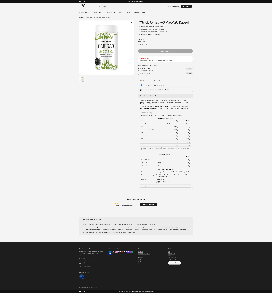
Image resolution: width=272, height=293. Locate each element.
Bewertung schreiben (148, 204)
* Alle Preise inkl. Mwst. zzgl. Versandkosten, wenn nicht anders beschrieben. (136, 291)
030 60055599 (83, 258)
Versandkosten (149, 45)
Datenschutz (171, 253)
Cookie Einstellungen (85, 266)
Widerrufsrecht (172, 257)
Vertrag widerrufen (174, 263)
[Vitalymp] (83, 6)
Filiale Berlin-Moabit (143, 262)
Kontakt (140, 251)
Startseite (81, 17)
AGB (169, 251)
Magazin (140, 257)
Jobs (139, 255)
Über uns (140, 264)
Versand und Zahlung (144, 253)
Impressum (171, 255)
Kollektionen (89, 17)
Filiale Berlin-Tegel (143, 260)
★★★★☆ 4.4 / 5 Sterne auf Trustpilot (136, 1)
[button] (186, 6)
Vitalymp (94, 287)
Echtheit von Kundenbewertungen (125, 232)
